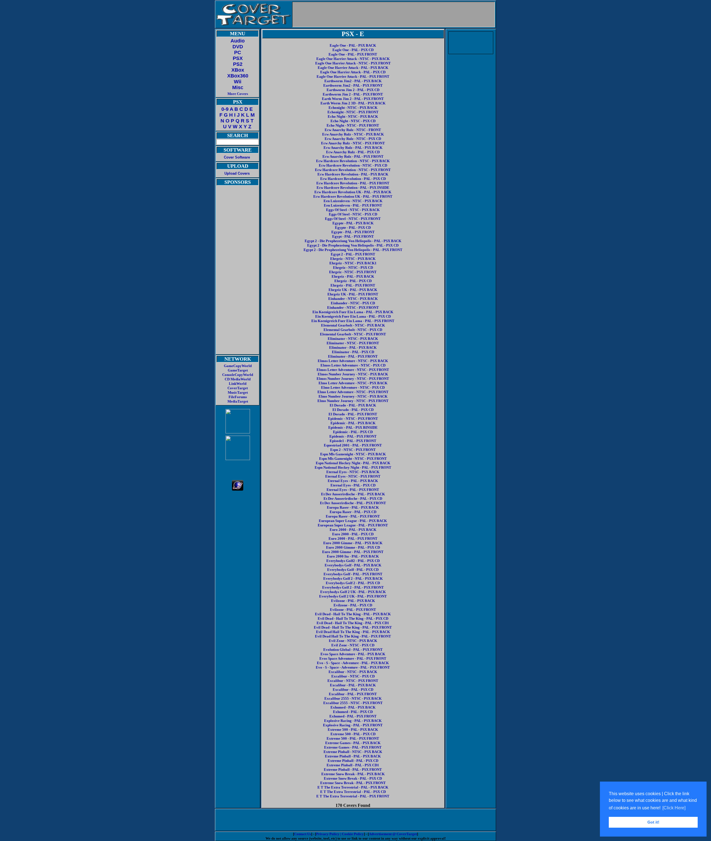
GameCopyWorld (238, 366)
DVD (237, 46)
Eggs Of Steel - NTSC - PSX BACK (353, 210)
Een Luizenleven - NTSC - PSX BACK (353, 201)
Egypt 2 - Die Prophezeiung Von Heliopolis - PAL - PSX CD (353, 245)
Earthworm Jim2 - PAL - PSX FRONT (353, 85)
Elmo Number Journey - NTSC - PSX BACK (353, 396)
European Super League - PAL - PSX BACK (353, 521)
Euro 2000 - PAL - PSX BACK (353, 530)
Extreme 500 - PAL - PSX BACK (353, 729)
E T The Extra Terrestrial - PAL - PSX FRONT (352, 796)
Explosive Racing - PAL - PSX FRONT (353, 725)
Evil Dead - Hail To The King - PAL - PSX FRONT (353, 627)
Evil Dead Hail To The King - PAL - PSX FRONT (353, 636)
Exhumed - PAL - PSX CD (353, 712)
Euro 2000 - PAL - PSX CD (353, 534)
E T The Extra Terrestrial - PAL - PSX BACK (352, 787)
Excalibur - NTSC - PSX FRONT (352, 681)
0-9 (225, 109)
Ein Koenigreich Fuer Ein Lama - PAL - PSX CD (353, 316)
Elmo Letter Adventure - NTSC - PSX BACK (353, 383)
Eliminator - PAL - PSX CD (353, 352)
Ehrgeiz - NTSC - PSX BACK (352, 259)
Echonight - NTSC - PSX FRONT (353, 112)
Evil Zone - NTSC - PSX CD (352, 645)
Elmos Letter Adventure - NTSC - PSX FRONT (353, 370)
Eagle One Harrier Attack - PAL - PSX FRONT (353, 76)
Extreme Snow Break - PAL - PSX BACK (353, 774)
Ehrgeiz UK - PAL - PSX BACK (353, 290)
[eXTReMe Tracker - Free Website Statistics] (237, 489)
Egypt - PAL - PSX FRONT (353, 236)
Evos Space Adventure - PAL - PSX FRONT (352, 658)
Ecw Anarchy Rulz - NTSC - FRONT (353, 130)
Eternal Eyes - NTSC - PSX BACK (352, 472)
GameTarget (238, 370)
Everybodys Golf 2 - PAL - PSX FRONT (353, 587)
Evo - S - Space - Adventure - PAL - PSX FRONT (353, 667)
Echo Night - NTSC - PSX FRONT (353, 125)
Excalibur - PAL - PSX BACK (353, 685)
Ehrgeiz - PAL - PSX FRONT (353, 285)
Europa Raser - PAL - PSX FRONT (353, 516)
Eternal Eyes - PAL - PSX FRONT (353, 490)
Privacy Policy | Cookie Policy (340, 834)
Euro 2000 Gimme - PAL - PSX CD (353, 547)
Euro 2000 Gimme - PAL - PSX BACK (352, 543)
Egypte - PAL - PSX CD (353, 227)
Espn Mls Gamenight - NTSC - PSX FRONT (353, 458)
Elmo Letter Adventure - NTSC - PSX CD (353, 387)
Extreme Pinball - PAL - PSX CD (353, 761)
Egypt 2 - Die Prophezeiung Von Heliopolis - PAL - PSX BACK (353, 241)
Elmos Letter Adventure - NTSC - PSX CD (353, 365)
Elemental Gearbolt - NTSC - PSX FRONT (353, 334)
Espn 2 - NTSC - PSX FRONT (353, 450)
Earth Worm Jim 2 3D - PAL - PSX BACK (353, 103)
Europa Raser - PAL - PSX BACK (353, 507)
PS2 (237, 64)
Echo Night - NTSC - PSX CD (353, 121)
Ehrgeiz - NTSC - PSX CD (353, 267)
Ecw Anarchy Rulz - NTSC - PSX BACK (353, 134)
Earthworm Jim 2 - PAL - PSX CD (353, 90)
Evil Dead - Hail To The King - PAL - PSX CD (353, 618)
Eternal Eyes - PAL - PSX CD (353, 485)
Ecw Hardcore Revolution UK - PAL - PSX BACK (352, 192)
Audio (238, 41)
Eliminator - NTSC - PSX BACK (353, 339)
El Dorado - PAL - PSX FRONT (353, 414)
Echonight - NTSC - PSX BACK (353, 108)
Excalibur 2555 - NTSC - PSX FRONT (353, 703)
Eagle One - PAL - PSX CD (353, 50)
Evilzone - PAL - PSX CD (353, 605)
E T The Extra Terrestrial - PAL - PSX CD (353, 792)
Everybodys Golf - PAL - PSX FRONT (353, 574)
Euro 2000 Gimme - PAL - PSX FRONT (353, 552)
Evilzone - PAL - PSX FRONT (353, 609)
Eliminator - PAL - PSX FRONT (353, 356)
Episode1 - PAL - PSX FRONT (353, 441)
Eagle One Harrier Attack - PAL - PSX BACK (353, 68)
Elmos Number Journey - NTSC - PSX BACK (353, 374)
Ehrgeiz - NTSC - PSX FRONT (353, 272)
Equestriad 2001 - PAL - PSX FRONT (353, 445)
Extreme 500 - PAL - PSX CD (353, 734)
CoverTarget (237, 388)
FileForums (238, 397)
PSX (238, 58)
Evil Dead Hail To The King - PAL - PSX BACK (353, 632)
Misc (237, 87)
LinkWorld (237, 383)
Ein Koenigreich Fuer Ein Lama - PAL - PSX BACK (352, 312)
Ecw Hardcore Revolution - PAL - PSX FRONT (352, 183)
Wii (237, 81)
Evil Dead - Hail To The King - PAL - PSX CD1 (353, 623)
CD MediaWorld (238, 379)
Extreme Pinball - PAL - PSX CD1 (353, 765)
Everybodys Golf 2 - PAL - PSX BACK (353, 578)
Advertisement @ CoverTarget (393, 834)
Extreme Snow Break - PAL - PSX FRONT (353, 783)
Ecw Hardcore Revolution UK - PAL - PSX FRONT (352, 196)
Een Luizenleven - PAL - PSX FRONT (353, 205)
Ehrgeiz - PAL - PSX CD (353, 281)
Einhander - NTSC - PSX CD (353, 303)
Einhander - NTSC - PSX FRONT (353, 307)
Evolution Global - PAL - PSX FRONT (353, 649)
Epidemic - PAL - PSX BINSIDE (353, 427)
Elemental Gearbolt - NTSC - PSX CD (353, 330)
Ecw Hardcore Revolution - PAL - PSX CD (353, 179)
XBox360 (237, 76)
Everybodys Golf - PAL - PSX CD (353, 570)
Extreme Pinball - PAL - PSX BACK (353, 756)
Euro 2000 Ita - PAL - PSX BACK (353, 556)
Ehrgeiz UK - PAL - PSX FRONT (352, 294)
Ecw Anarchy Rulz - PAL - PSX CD (353, 152)
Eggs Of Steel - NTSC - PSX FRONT (353, 219)
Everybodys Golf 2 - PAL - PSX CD (353, 583)
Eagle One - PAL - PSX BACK (353, 45)
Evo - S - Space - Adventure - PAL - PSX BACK (353, 663)
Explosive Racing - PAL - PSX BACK (353, 721)
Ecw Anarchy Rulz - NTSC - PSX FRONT (353, 143)
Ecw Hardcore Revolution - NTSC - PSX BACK (353, 161)
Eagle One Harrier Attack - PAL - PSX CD (352, 72)
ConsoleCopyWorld (237, 375)
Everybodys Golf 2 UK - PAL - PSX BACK (353, 592)
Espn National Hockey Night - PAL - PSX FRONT (353, 467)
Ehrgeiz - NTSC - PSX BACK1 (353, 263)
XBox (237, 70)
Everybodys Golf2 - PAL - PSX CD (353, 561)
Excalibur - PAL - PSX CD (353, 689)
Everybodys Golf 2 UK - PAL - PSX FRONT (353, 596)
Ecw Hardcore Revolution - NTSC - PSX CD (353, 165)
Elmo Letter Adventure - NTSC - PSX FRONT (353, 392)
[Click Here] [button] (673, 807)
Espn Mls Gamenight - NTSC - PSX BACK (353, 454)
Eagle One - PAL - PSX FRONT (353, 54)
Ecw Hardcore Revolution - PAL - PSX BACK (352, 174)
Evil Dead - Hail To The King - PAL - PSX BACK (353, 614)
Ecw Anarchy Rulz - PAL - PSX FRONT (353, 156)
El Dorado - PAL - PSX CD (353, 410)
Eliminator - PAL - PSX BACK (353, 347)
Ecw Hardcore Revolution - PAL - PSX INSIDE (353, 187)
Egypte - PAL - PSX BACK (353, 223)
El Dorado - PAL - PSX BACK (353, 405)
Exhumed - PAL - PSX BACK (353, 707)
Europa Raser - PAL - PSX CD (353, 512)
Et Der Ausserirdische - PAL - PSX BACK (353, 494)
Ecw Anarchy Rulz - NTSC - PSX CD (353, 139)
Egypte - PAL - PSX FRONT (353, 232)
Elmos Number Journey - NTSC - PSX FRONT (353, 378)
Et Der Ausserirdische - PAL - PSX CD (353, 498)
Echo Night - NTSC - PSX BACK (353, 116)
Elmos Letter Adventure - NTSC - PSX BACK (353, 361)
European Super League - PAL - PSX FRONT (353, 525)
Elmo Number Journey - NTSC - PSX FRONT (353, 401)
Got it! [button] (653, 822)
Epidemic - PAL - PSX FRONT (353, 436)
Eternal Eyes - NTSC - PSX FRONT (352, 476)
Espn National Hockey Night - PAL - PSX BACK (353, 463)
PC (237, 52)
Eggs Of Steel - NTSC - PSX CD (353, 214)
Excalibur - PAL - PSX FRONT (353, 694)
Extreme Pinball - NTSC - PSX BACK (353, 752)
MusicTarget (238, 392)
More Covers (237, 94)
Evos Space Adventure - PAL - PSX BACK (353, 654)
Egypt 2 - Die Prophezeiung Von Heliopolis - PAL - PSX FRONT (353, 250)
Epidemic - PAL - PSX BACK (353, 423)
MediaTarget (237, 401)
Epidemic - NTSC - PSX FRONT (353, 418)
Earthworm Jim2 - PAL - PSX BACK (353, 81)
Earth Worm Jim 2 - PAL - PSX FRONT (353, 99)
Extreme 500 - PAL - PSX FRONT (353, 738)
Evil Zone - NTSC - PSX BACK (353, 641)
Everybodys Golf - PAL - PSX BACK (353, 565)
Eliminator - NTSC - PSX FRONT (353, 343)
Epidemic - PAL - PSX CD (353, 432)
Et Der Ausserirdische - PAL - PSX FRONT (353, 503)
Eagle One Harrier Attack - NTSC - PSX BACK (353, 59)
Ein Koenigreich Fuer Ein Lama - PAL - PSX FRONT (352, 321)
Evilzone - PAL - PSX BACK (353, 601)
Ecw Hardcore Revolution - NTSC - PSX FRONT (353, 170)
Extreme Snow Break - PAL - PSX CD (353, 778)
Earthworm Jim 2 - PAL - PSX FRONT (353, 94)
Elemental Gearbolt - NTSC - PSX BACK (353, 325)
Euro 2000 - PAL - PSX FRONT (353, 538)
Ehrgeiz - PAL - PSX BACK (353, 276)
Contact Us (302, 834)
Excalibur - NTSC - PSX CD (353, 676)
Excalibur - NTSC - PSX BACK (353, 672)
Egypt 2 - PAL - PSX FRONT (353, 254)
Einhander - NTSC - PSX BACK (353, 299)
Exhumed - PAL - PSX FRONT (353, 716)
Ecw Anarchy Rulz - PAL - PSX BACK (353, 147)
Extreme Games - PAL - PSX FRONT (353, 747)
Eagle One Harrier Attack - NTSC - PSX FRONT (353, 63)
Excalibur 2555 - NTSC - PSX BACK (353, 698)
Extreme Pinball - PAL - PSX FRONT (353, 769)
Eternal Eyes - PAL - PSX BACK (353, 481)
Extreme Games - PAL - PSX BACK (352, 743)
